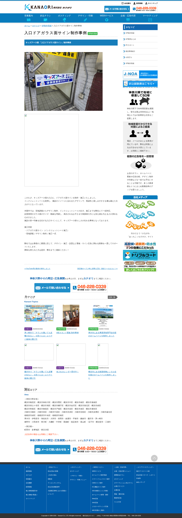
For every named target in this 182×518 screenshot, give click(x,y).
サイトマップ (153, 3)
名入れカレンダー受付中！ (67, 372)
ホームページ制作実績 (99, 475)
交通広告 (117, 490)
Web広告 (95, 498)
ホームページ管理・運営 (100, 494)
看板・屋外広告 (119, 494)
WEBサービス (96, 471)
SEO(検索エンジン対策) (100, 491)
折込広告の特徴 (53, 471)
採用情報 (139, 3)
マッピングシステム (54, 483)
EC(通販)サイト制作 (98, 487)
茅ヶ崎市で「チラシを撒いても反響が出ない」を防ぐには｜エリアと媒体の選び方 (38, 336)
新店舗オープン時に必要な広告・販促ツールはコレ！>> (97, 269)
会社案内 (127, 3)
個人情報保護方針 (32, 491)
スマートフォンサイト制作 (101, 479)
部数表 (50, 479)
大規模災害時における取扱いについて (45, 20)
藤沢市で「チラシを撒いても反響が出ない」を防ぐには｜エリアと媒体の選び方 (38, 375)
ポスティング (64, 16)
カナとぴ (36, 26)
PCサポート (130, 45)
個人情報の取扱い (32, 494)
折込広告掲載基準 (38, 15)
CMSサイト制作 (97, 483)
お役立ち (129, 57)
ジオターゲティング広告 (106, 15)
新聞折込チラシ (119, 475)
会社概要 (29, 483)
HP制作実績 (130, 33)
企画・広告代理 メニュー (122, 471)
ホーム (27, 26)
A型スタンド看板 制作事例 (67, 333)
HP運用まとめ (131, 39)
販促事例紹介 (130, 51)
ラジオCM (122, 20)
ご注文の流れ (52, 475)
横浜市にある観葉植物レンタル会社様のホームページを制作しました (102, 375)
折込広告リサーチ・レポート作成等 (150, 20)
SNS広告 (95, 502)
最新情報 (29, 471)
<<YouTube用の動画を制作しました (37, 269)
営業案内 (28, 16)
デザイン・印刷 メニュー (85, 20)
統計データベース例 (144, 15)
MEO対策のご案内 (103, 20)
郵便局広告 (123, 15)
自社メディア (140, 482)
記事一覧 (112, 297)
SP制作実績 (47, 26)
